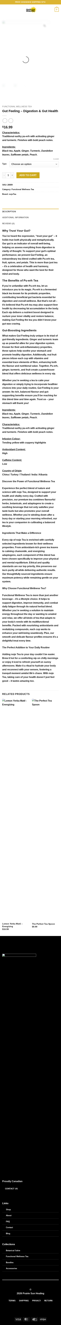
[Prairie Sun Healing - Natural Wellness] (30, 9)
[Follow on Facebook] (4, 1195)
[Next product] (5, 120)
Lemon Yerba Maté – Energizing (12, 925)
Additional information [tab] (15, 217)
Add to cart (28, 175)
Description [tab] (9, 211)
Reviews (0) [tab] (8, 223)
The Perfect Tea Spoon (43, 924)
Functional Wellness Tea (17, 106)
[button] (4, 9)
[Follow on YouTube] (11, 1195)
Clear (56, 159)
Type (4, 164)
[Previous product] (10, 120)
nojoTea (12, 194)
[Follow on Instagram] (8, 1195)
